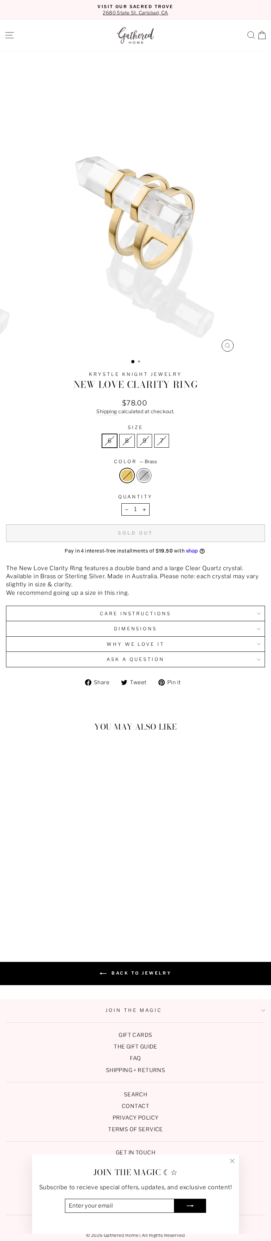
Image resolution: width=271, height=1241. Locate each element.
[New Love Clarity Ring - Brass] (51, 920)
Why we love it (136, 644)
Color (135, 461)
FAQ (135, 1058)
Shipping (106, 411)
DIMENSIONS (135, 628)
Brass (127, 475)
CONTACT (135, 1106)
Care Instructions (135, 613)
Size (135, 427)
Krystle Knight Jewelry (135, 374)
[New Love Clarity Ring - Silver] (59, 920)
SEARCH (135, 1094)
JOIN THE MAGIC (134, 1010)
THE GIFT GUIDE (135, 1046)
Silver (144, 475)
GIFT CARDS (135, 1035)
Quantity (135, 496)
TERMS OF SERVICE (135, 1129)
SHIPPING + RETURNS (135, 1070)
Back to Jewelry (140, 973)
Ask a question (135, 659)
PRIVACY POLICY (136, 1117)
